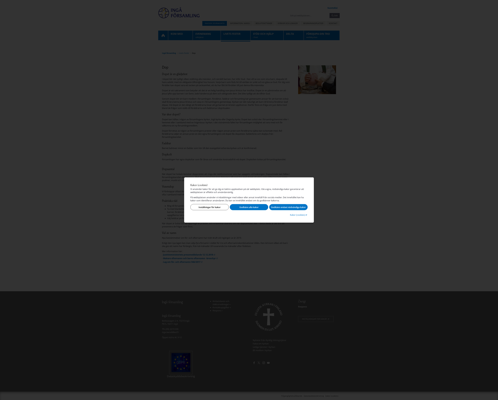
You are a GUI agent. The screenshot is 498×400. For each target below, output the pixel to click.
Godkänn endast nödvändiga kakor (288, 207)
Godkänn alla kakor (249, 207)
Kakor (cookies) (299, 214)
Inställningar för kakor (210, 207)
